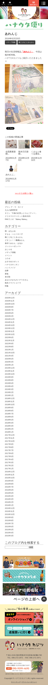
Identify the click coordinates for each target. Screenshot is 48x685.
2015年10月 (10, 514)
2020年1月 (9, 365)
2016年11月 (9, 475)
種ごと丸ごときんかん (26, 42)
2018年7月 (9, 414)
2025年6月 (9, 313)
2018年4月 (9, 423)
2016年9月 (9, 481)
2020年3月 (9, 362)
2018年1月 (9, 432)
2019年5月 (9, 383)
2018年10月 (10, 405)
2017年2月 (9, 466)
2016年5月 (9, 493)
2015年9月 (9, 517)
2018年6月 (9, 417)
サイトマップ (15, 682)
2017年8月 (9, 447)
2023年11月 (9, 331)
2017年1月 (9, 469)
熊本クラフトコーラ (13, 283)
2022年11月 (9, 340)
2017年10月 (10, 441)
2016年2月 (9, 502)
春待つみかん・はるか (14, 243)
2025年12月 (10, 298)
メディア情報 (10, 42)
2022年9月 (9, 343)
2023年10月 (10, 334)
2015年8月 (9, 520)
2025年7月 (9, 310)
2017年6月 (9, 453)
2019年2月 (9, 392)
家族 (6, 274)
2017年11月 (9, 438)
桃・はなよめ (10, 231)
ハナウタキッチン (12, 265)
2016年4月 (9, 496)
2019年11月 (9, 371)
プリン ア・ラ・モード (14, 207)
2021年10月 (10, 353)
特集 (6, 286)
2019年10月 (10, 374)
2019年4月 (9, 386)
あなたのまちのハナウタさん (16, 280)
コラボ (7, 258)
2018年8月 (9, 411)
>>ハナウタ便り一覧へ (24, 193)
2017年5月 (9, 456)
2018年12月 (10, 398)
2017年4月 (9, 459)
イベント (8, 255)
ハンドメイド (10, 268)
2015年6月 (9, 527)
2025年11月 (9, 301)
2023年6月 (9, 337)
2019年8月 (9, 380)
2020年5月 (9, 359)
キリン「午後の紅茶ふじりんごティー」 (21, 213)
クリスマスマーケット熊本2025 (17, 216)
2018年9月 (9, 408)
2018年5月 (9, 420)
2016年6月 (9, 490)
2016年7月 (9, 487)
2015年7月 (9, 523)
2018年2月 (9, 429)
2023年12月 (10, 328)
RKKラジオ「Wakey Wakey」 (17, 219)
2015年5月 (9, 530)
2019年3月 (9, 389)
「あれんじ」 (27, 52)
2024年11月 (9, 322)
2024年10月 (10, 325)
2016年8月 (9, 484)
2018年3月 (9, 426)
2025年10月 (10, 304)
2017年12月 (10, 435)
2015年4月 (9, 533)
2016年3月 (9, 499)
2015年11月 (9, 511)
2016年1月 (9, 505)
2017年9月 (9, 444)
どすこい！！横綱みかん (15, 240)
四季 (6, 271)
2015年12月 (10, 508)
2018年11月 (9, 401)
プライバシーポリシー (29, 682)
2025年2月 (9, 316)
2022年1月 (9, 350)
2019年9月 (9, 377)
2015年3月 (9, 536)
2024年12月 (10, 319)
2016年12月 (10, 472)
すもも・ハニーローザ (14, 234)
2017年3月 (9, 462)
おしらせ (8, 249)
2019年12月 (10, 368)
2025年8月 (9, 307)
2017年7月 (9, 450)
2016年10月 (10, 478)
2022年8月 (9, 347)
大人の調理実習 (11, 210)
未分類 (7, 277)
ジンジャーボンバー (13, 246)
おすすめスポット (12, 262)
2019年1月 (9, 395)
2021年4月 (9, 356)
